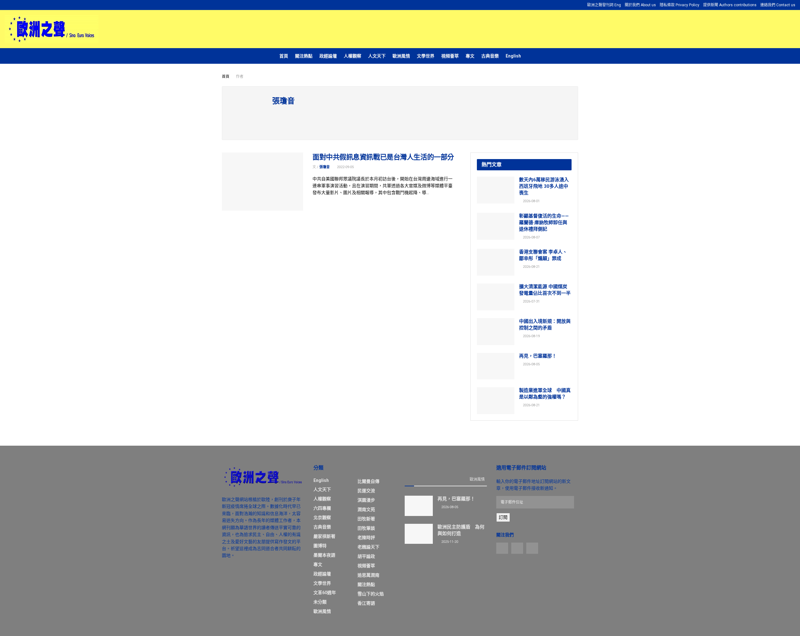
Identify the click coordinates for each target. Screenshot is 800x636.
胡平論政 (366, 556)
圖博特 (320, 545)
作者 (239, 76)
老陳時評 (366, 537)
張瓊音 (324, 167)
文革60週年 (324, 592)
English (513, 55)
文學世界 (425, 55)
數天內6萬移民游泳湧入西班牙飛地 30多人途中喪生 (544, 186)
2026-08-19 (531, 336)
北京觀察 (322, 517)
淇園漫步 (366, 500)
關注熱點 (303, 55)
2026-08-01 (531, 201)
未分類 (320, 601)
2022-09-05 (345, 167)
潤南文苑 (366, 509)
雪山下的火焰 (371, 593)
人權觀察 (352, 55)
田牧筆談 (366, 528)
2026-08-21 (531, 267)
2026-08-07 (531, 237)
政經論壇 (328, 55)
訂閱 (503, 517)
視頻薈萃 (450, 55)
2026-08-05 (531, 364)
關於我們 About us (640, 5)
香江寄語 (366, 603)
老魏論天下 (368, 546)
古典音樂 (490, 55)
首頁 (283, 55)
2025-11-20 (449, 542)
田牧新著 (366, 518)
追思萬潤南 (368, 575)
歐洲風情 (401, 55)
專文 (470, 55)
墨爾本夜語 (324, 555)
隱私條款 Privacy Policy (679, 5)
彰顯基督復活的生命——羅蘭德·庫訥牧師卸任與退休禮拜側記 (544, 222)
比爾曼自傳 (368, 481)
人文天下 (377, 55)
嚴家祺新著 (324, 536)
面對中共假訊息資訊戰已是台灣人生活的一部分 (383, 157)
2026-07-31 (531, 301)
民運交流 (366, 490)
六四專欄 (322, 508)
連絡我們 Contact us (777, 5)
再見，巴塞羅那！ (538, 356)
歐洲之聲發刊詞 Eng (604, 5)
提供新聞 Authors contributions (730, 5)
